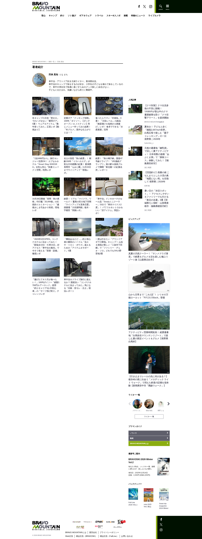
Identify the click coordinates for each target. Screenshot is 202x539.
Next (169, 403)
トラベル (99, 15)
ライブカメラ (154, 15)
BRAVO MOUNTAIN (39, 61)
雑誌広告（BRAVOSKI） (86, 536)
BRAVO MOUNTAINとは (75, 532)
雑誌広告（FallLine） (109, 536)
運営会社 (93, 532)
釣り (62, 15)
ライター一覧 (149, 417)
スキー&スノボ (113, 15)
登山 (43, 15)
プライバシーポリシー (109, 532)
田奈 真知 (60, 61)
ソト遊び (72, 15)
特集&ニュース (138, 15)
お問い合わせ (127, 536)
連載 (126, 15)
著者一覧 (52, 61)
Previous (129, 403)
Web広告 (69, 536)
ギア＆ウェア (85, 15)
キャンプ (53, 15)
